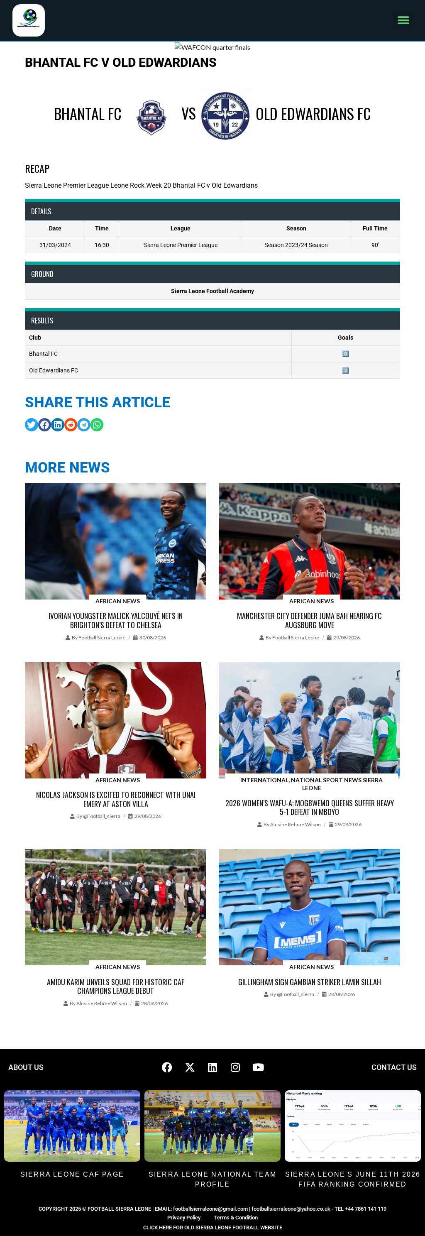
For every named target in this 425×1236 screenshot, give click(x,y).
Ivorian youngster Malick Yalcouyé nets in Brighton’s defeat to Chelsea (116, 620)
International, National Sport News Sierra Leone (311, 784)
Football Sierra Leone (101, 637)
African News (117, 601)
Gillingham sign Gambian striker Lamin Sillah (309, 982)
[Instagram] (235, 1067)
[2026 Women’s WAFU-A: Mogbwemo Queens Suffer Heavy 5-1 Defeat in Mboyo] (309, 721)
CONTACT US (394, 1067)
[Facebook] (166, 1067)
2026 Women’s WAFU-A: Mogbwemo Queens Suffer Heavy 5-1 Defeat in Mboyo (309, 807)
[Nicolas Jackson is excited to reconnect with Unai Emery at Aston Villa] (115, 721)
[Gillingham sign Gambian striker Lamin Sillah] (309, 908)
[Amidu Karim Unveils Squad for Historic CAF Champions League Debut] (115, 908)
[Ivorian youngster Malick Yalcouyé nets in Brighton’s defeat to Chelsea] (115, 542)
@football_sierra (101, 816)
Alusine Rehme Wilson (295, 824)
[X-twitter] (189, 1067)
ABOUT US (26, 1067)
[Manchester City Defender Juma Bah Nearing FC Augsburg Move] (309, 542)
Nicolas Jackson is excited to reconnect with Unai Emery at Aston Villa (115, 799)
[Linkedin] (212, 1067)
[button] (403, 20)
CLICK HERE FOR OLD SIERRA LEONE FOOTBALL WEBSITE (212, 1227)
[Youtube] (258, 1067)
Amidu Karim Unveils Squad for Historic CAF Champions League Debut (115, 986)
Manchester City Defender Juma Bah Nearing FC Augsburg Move (309, 620)
